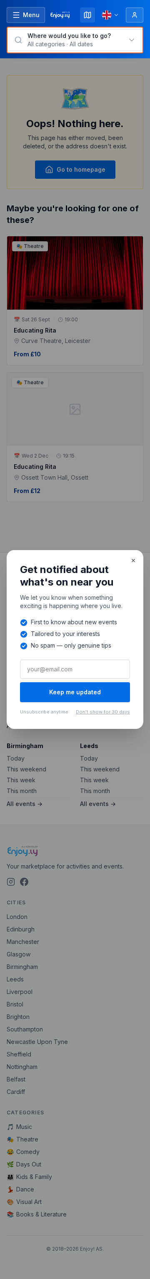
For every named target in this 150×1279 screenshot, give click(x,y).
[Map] (87, 15)
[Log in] (134, 15)
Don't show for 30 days (103, 712)
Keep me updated (75, 692)
